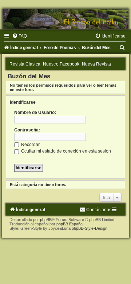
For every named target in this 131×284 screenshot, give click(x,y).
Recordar (30, 144)
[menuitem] (19, 36)
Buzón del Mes (29, 76)
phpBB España (69, 224)
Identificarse (23, 102)
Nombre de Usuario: (35, 112)
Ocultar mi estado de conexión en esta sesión (65, 151)
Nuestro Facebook (61, 64)
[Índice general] (65, 19)
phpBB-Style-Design (89, 228)
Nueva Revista (96, 64)
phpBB (46, 219)
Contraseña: (27, 130)
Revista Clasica (24, 64)
